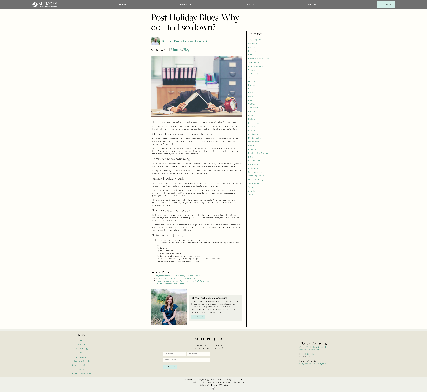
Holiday (251, 119)
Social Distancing (255, 180)
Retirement (253, 168)
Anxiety (251, 47)
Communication (255, 66)
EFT (250, 89)
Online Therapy (81, 349)
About (81, 353)
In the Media (253, 123)
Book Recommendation (259, 59)
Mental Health (254, 138)
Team (81, 340)
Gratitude (252, 104)
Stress (251, 187)
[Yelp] (215, 339)
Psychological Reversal (258, 153)
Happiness (253, 112)
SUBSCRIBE (170, 367)
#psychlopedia (254, 40)
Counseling (253, 74)
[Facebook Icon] (202, 339)
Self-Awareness (255, 172)
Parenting (252, 149)
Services (81, 345)
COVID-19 (252, 78)
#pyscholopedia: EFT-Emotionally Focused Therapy (178, 276)
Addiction (252, 44)
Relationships (254, 161)
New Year (252, 146)
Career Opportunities (81, 373)
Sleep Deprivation (256, 176)
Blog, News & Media (81, 361)
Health (251, 115)
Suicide (251, 191)
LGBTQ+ (251, 131)
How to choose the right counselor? (171, 284)
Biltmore (176, 49)
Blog (186, 49)
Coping (251, 70)
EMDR (251, 93)
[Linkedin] (221, 339)
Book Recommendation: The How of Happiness (177, 279)
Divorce (251, 85)
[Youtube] (208, 339)
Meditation (253, 134)
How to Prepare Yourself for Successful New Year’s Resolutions (183, 281)
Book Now (198, 317)
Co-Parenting (254, 62)
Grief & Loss (253, 108)
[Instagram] (196, 339)
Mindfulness (253, 142)
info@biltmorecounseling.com (312, 364)
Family (251, 96)
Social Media (253, 183)
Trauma (251, 195)
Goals (250, 100)
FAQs (81, 369)
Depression (253, 81)
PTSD (250, 157)
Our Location (81, 357)
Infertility (252, 127)
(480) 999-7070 (308, 354)
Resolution (253, 165)
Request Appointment (82, 365)
